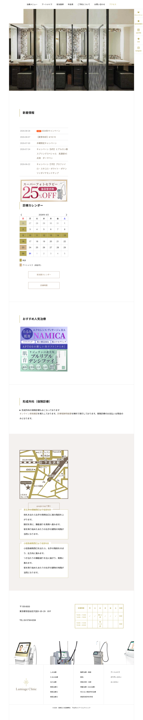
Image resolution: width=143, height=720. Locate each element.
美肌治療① (54, 687)
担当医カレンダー (44, 275)
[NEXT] (66, 215)
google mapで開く (44, 506)
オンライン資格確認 (29, 413)
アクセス (112, 4)
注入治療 (53, 682)
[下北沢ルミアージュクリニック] (11, 12)
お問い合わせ (99, 4)
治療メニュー (32, 4)
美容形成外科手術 (86, 697)
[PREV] (22, 215)
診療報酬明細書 (64, 413)
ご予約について (84, 4)
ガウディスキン (116, 677)
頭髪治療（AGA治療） (88, 687)
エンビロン (114, 682)
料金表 (70, 4)
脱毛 (81, 677)
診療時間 (43, 285)
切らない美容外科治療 (88, 692)
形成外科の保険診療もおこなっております (41, 410)
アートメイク (47, 4)
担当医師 (60, 4)
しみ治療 (53, 672)
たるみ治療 (54, 677)
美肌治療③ (54, 697)
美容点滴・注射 (85, 682)
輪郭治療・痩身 (85, 672)
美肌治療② (54, 692)
